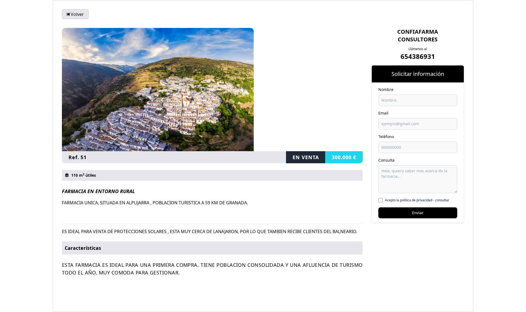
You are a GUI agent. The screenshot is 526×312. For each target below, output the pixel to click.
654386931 (418, 56)
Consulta (386, 160)
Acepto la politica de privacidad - (417, 200)
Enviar (418, 212)
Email (383, 113)
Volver (77, 14)
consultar (442, 200)
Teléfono (386, 136)
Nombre (385, 89)
